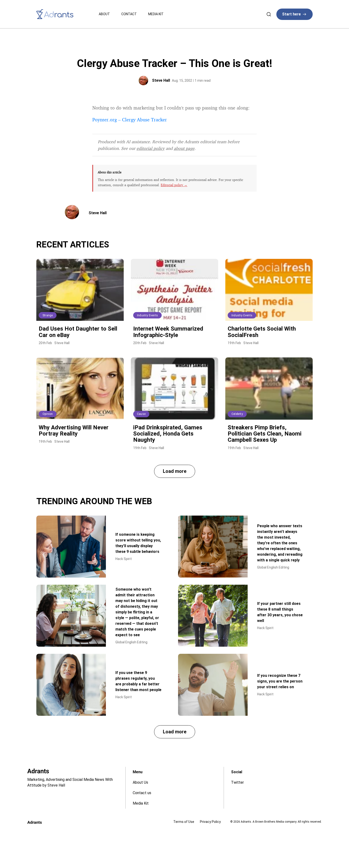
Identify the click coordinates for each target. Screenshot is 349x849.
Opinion (47, 414)
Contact (129, 14)
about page (184, 148)
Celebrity (237, 414)
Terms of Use (183, 822)
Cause (141, 414)
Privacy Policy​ (210, 822)
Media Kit (156, 14)
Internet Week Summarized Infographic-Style (168, 331)
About (104, 14)
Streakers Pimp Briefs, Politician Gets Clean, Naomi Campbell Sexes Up (265, 433)
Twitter (237, 782)
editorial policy (151, 148)
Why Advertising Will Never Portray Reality (73, 430)
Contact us (142, 793)
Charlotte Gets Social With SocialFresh (262, 331)
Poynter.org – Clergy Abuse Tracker (129, 120)
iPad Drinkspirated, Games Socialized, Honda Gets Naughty (167, 433)
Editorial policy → (174, 185)
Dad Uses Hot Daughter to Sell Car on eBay (78, 331)
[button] (174, 471)
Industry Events (147, 315)
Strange (47, 315)
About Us (140, 782)
